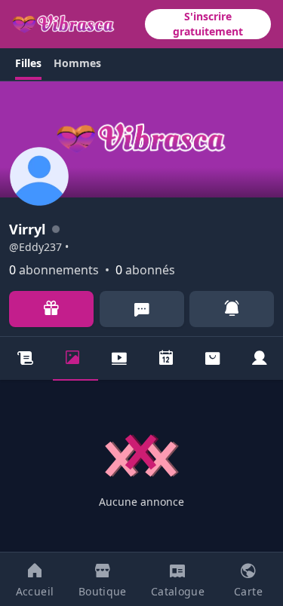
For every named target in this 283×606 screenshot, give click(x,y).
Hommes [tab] (77, 63)
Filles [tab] (28, 63)
